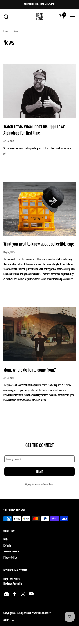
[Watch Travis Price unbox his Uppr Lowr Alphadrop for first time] (39, 91)
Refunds (7, 545)
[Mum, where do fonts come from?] (39, 334)
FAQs (5, 539)
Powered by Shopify (41, 613)
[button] (6, 16)
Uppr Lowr (26, 613)
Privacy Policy (10, 557)
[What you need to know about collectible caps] (39, 209)
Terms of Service (11, 551)
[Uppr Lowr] (39, 16)
